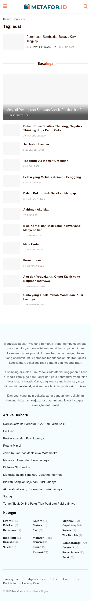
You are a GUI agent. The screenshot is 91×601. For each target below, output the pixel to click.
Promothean (32, 260)
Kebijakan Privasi (36, 579)
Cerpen (37, 542)
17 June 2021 (31, 215)
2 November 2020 (33, 150)
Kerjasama (37, 400)
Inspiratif (9, 537)
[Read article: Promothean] (11, 264)
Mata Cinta (31, 244)
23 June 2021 (66, 47)
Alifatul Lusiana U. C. (43, 47)
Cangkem (68, 547)
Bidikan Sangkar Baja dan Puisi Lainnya (29, 482)
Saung (7, 496)
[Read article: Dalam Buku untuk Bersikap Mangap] (11, 197)
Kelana (66, 530)
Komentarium (70, 552)
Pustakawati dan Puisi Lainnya (23, 438)
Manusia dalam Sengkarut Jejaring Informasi (33, 474)
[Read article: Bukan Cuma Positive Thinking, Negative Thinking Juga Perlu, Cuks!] (11, 130)
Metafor (38, 537)
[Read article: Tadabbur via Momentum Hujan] (11, 165)
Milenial (68, 521)
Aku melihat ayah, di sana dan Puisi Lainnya (32, 489)
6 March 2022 (31, 166)
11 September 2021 (18, 115)
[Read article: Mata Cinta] (11, 248)
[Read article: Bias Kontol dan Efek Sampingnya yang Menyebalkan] (11, 230)
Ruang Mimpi (12, 445)
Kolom (37, 521)
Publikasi (8, 525)
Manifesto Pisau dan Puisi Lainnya (26, 460)
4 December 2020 (33, 182)
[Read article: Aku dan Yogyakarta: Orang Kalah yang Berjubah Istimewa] (11, 281)
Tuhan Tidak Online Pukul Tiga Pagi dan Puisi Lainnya (39, 503)
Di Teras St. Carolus (16, 467)
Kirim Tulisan (77, 386)
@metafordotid (49, 405)
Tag (16, 19)
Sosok (7, 547)
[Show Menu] (5, 6)
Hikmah (7, 542)
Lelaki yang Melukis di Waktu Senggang (52, 177)
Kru (77, 579)
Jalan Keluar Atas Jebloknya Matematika (30, 453)
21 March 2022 (32, 235)
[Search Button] (86, 6)
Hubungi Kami (30, 583)
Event (7, 521)
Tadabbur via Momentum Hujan (45, 160)
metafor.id (24, 386)
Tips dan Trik (70, 535)
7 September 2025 (34, 304)
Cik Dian (8, 431)
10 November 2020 (34, 136)
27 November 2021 (34, 250)
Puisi (36, 547)
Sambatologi (71, 542)
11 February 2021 (34, 199)
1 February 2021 (33, 266)
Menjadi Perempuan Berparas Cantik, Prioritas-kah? (43, 110)
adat (23, 19)
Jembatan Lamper (36, 144)
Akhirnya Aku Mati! (37, 209)
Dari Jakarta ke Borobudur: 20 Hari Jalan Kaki (34, 423)
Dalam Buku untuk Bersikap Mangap (49, 193)
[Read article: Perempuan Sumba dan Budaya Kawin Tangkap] (13, 42)
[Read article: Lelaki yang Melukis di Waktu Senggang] (11, 181)
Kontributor (10, 583)
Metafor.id (10, 343)
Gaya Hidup (69, 525)
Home (6, 19)
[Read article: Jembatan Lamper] (11, 148)
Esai (35, 530)
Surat (65, 557)
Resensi (38, 552)
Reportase (9, 530)
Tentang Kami (11, 579)
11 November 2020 (34, 286)
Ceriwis (37, 525)
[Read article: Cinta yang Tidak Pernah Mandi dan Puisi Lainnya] (11, 299)
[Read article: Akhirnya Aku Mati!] (11, 214)
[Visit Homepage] (45, 6)
